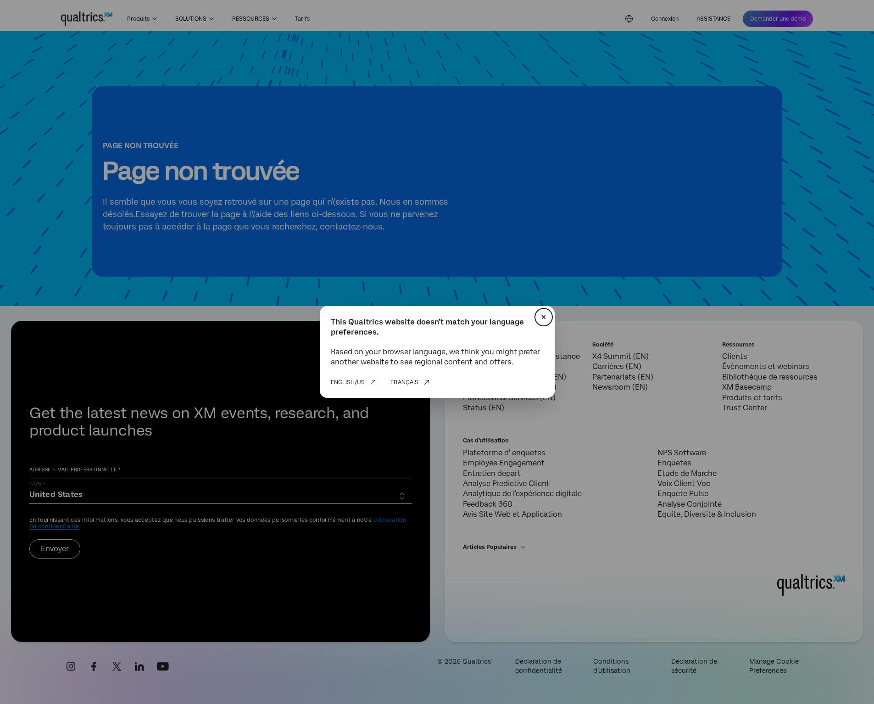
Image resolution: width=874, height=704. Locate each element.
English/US (348, 382)
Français (404, 382)
